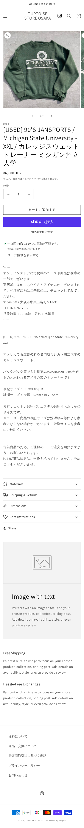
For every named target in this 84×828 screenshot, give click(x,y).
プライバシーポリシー (24, 765)
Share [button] (12, 528)
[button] (5, 16)
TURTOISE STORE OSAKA (36, 820)
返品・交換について (23, 746)
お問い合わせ (18, 775)
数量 (6, 186)
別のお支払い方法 (42, 232)
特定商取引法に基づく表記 (27, 756)
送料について (18, 736)
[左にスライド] (32, 116)
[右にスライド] (51, 116)
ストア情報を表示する (23, 255)
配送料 (16, 178)
